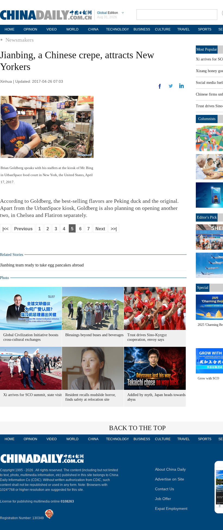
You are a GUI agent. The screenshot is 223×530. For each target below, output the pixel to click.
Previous (23, 228)
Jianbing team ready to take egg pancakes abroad (42, 265)
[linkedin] (171, 88)
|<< (5, 228)
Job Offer (163, 499)
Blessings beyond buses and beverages (94, 335)
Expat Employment (171, 508)
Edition (107, 13)
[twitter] (181, 87)
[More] (159, 88)
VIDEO (52, 29)
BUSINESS (142, 29)
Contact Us (164, 489)
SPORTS (204, 29)
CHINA (93, 29)
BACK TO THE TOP (137, 427)
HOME (9, 29)
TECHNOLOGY (117, 29)
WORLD (72, 29)
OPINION (30, 29)
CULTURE (163, 29)
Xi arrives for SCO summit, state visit (32, 395)
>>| (114, 228)
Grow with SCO (208, 378)
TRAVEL (183, 29)
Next (100, 228)
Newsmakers (19, 40)
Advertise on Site (169, 479)
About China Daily (170, 469)
